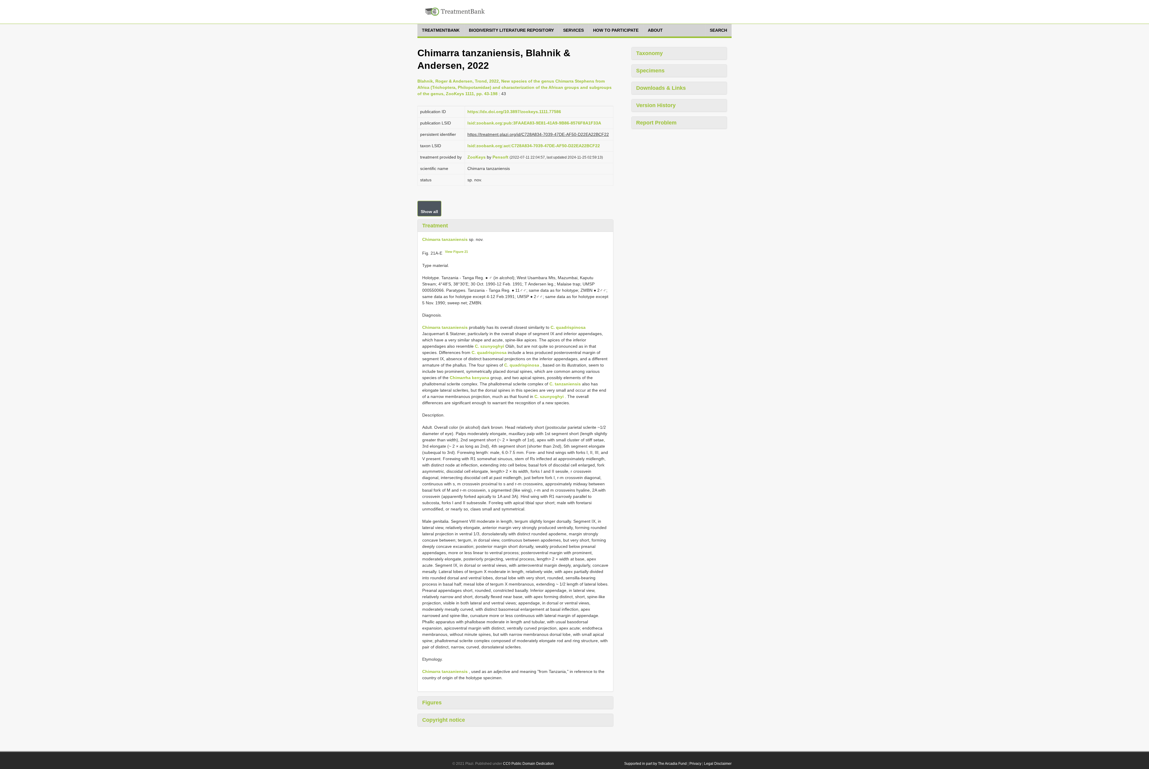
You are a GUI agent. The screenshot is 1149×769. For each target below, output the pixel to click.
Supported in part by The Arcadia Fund (655, 764)
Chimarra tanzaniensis (445, 239)
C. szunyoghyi (489, 346)
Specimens (650, 71)
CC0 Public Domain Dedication (528, 764)
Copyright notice (443, 720)
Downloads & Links (661, 88)
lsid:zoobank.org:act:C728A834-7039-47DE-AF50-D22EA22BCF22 (533, 145)
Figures (432, 703)
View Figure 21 (456, 251)
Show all (429, 211)
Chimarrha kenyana (469, 377)
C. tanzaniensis (565, 384)
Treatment (435, 226)
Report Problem (656, 123)
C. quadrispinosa (568, 327)
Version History (656, 105)
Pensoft (500, 157)
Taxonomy (649, 53)
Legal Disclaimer (718, 764)
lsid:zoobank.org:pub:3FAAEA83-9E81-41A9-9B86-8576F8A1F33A (534, 123)
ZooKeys (476, 157)
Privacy (695, 764)
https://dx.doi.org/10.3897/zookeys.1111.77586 (514, 111)
